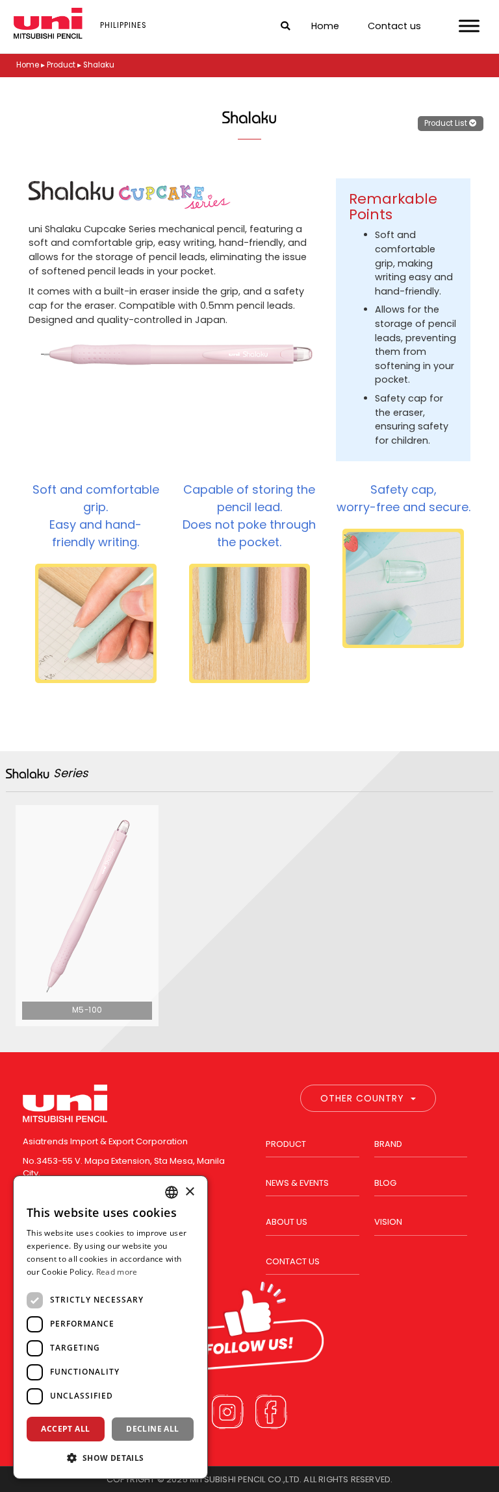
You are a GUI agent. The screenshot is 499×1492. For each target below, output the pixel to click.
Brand (388, 1144)
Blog (385, 1183)
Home (325, 25)
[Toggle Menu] (469, 25)
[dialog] (110, 1327)
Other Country (362, 1098)
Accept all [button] (65, 1428)
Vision (388, 1222)
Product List (446, 123)
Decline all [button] (152, 1428)
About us (286, 1222)
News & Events (297, 1183)
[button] (110, 1457)
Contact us (394, 25)
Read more (117, 1271)
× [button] (189, 1192)
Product (286, 1144)
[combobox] (171, 1192)
